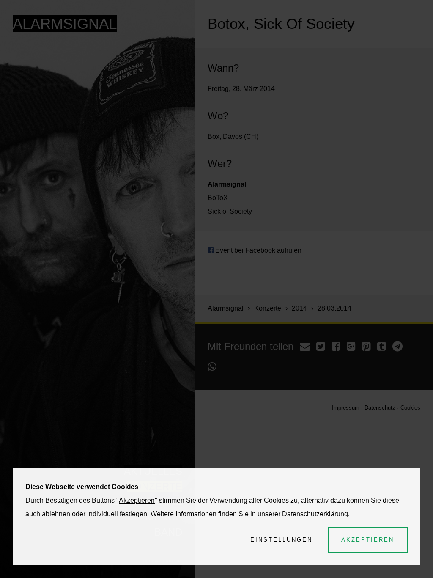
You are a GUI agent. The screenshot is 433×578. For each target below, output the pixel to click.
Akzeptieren (137, 500)
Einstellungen (281, 540)
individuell (102, 513)
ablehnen (56, 513)
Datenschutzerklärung (315, 513)
